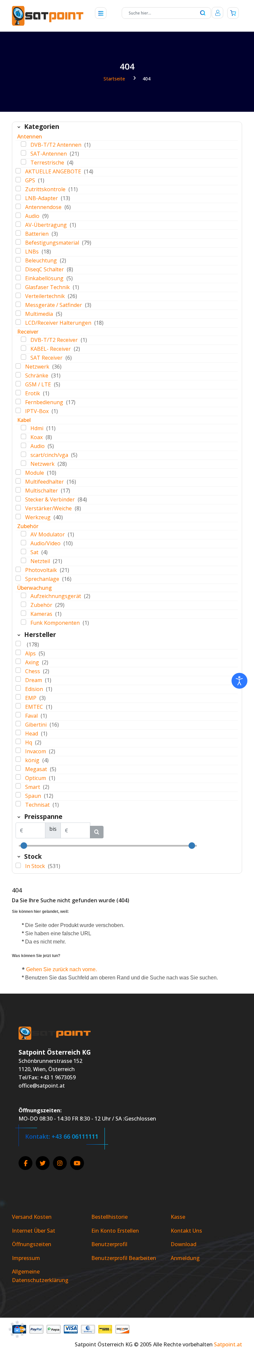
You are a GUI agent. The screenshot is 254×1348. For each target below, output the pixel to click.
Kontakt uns (186, 1230)
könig (33, 760)
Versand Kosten (32, 1216)
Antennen (29, 136)
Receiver (27, 331)
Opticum (36, 778)
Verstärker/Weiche (49, 508)
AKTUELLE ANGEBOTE (53, 171)
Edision (34, 689)
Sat (35, 552)
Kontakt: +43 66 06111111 (61, 1136)
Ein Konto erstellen (115, 1230)
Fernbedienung (44, 402)
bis (53, 828)
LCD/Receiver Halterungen (59, 322)
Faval (32, 715)
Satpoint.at (228, 1344)
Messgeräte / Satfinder (54, 305)
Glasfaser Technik (48, 287)
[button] (17, 1330)
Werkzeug (38, 517)
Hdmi (37, 428)
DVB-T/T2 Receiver (54, 340)
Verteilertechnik (45, 296)
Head (32, 733)
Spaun (33, 795)
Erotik (33, 393)
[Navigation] (99, 13)
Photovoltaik (41, 570)
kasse (178, 1216)
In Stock (35, 866)
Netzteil (40, 561)
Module (35, 472)
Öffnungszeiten (31, 1244)
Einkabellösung (45, 278)
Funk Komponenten (55, 622)
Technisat (38, 804)
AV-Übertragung (46, 224)
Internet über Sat (33, 1230)
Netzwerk (38, 366)
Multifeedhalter (45, 481)
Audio (33, 216)
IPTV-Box (37, 411)
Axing (32, 662)
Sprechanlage (43, 579)
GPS (30, 180)
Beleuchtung (41, 260)
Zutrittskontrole (46, 189)
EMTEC (34, 706)
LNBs (32, 251)
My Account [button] (217, 12)
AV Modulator (48, 534)
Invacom (36, 751)
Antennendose (44, 207)
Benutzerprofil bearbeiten (123, 1258)
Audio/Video (46, 543)
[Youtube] (77, 1163)
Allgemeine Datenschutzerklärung (40, 1276)
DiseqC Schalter (45, 269)
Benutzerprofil (109, 1244)
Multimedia (39, 313)
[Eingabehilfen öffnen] (239, 681)
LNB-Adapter (42, 198)
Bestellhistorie (109, 1216)
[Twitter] (43, 1163)
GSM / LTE (38, 384)
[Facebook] (25, 1163)
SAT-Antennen (49, 153)
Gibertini (36, 724)
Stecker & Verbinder (50, 499)
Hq (29, 742)
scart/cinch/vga (49, 455)
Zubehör (27, 526)
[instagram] (60, 1163)
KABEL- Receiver (51, 348)
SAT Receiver (47, 357)
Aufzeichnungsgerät (56, 596)
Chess (33, 671)
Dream (34, 680)
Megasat (36, 769)
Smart (33, 787)
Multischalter (42, 490)
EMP (31, 698)
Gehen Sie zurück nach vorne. (61, 969)
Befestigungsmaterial (52, 242)
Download (183, 1244)
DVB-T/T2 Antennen (56, 144)
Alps (31, 653)
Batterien (37, 233)
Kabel (24, 420)
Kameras (42, 613)
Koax (37, 437)
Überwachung (34, 587)
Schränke (37, 375)
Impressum (26, 1258)
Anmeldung (185, 1258)
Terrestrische (47, 162)
